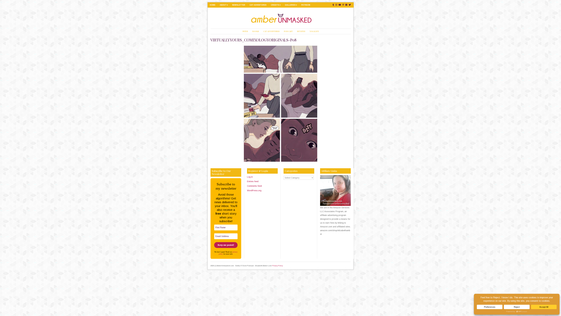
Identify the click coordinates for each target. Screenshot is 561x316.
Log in (250, 177)
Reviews (301, 31)
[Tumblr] (333, 5)
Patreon (305, 5)
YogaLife (314, 31)
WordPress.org (254, 190)
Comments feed (254, 186)
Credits (275, 5)
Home (212, 5)
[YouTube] (340, 5)
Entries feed (252, 181)
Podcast (288, 31)
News (245, 31)
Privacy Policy (277, 266)
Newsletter (238, 5)
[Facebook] (346, 5)
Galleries (290, 5)
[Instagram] (336, 5)
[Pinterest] (343, 5)
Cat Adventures (258, 5)
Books (255, 31)
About (223, 5)
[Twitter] (350, 5)
